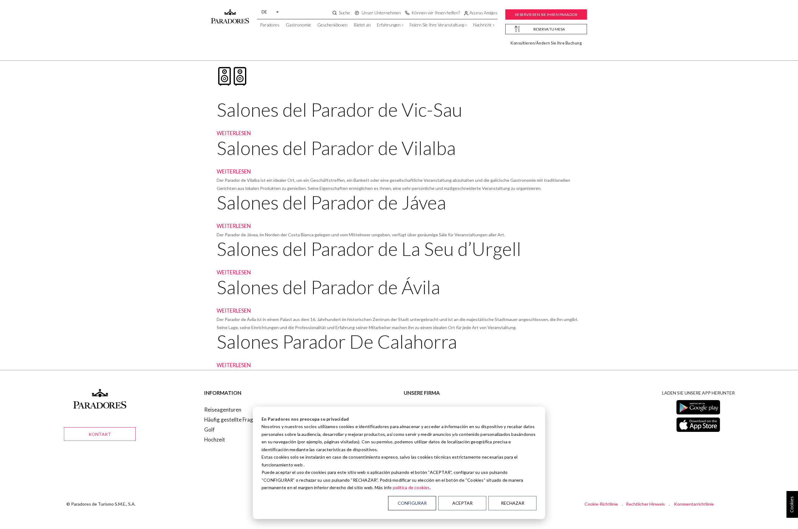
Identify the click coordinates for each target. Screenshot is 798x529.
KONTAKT (100, 434)
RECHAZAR (512, 503)
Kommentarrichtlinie (694, 504)
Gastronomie (298, 24)
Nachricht (482, 24)
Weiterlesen (234, 133)
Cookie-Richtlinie (601, 504)
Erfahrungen (389, 24)
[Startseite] (230, 13)
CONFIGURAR (412, 503)
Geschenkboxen (332, 24)
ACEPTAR (462, 503)
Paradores (270, 24)
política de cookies (411, 487)
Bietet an (362, 24)
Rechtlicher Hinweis (645, 504)
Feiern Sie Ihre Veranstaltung (437, 24)
